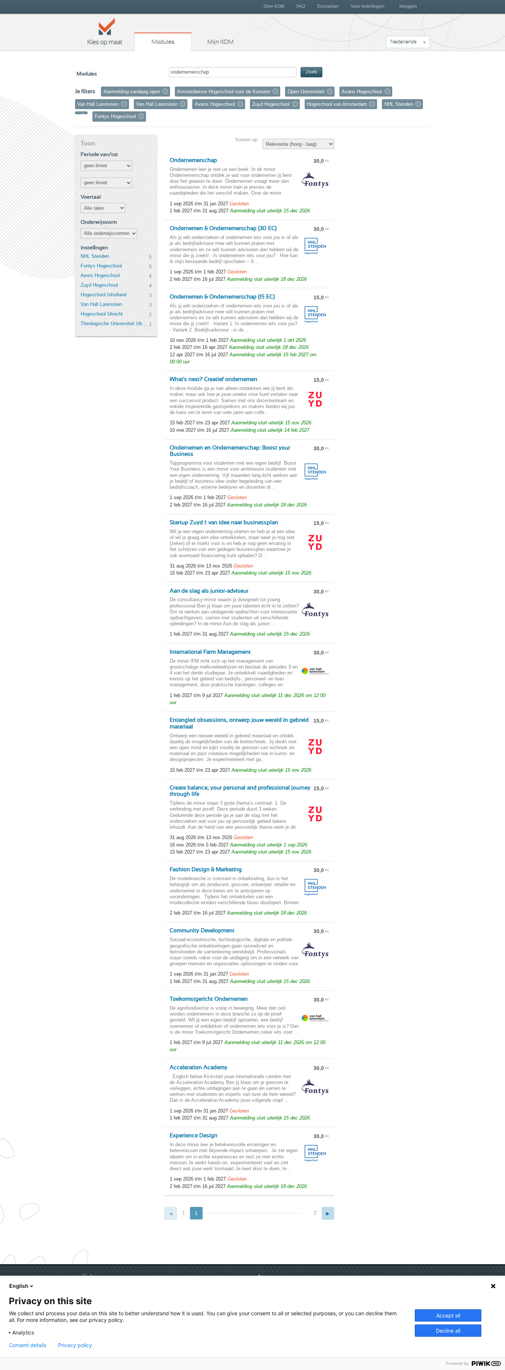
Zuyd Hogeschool (99, 285)
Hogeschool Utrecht (102, 314)
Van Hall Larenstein (101, 304)
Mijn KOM (220, 42)
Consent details (27, 1345)
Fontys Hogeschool (101, 266)
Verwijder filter (165, 91)
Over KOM (274, 6)
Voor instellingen (367, 6)
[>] (328, 1213)
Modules (163, 42)
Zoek (311, 72)
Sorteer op (246, 139)
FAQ (300, 6)
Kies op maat (105, 31)
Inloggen (408, 6)
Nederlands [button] (403, 41)
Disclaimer (328, 6)
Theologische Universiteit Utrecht (115, 323)
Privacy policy (75, 1345)
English (18, 1286)
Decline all (448, 1330)
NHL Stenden (95, 256)
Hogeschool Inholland (103, 294)
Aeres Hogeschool (100, 275)
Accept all (448, 1315)
